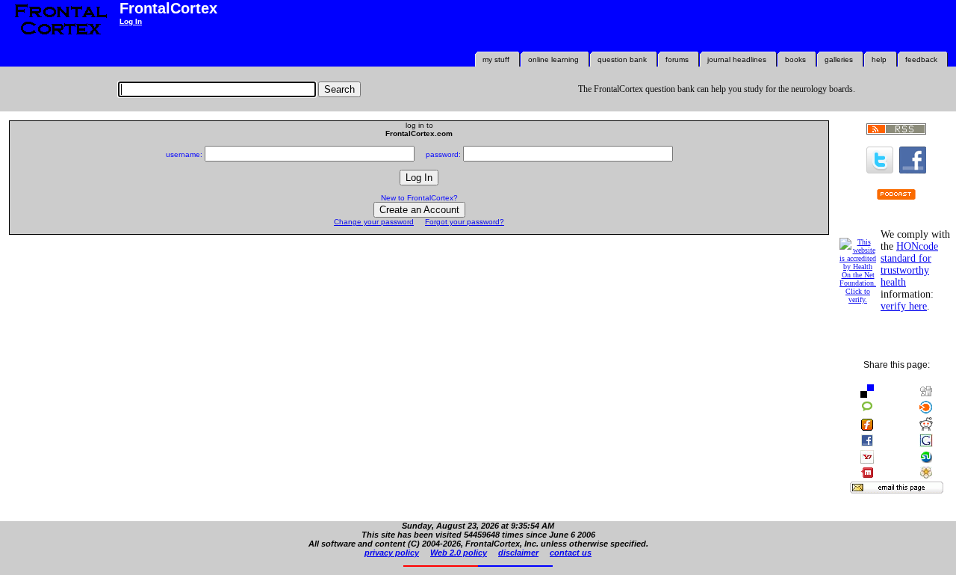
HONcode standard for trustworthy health (909, 264)
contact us (571, 552)
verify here (904, 306)
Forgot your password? (464, 222)
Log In (131, 21)
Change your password (374, 222)
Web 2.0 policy (458, 552)
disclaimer (518, 552)
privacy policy (391, 552)
